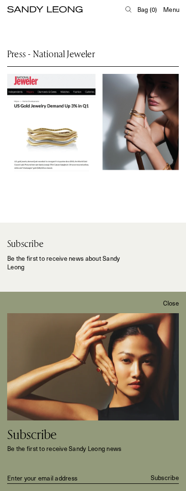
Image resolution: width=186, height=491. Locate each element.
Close (171, 303)
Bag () (147, 9)
